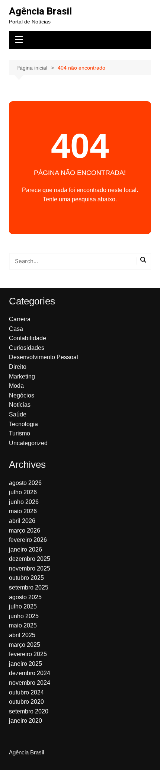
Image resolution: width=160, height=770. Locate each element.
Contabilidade (27, 338)
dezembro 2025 (29, 559)
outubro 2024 (26, 692)
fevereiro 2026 (28, 540)
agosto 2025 (25, 597)
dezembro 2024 (29, 673)
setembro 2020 (28, 711)
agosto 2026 (25, 483)
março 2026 (24, 530)
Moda (16, 386)
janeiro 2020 (25, 721)
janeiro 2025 (25, 664)
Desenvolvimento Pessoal (43, 357)
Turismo (19, 433)
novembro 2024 (29, 683)
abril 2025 (22, 635)
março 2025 (24, 645)
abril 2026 (22, 521)
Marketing (22, 376)
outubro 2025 (26, 578)
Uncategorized (28, 443)
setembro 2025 (28, 587)
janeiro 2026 (25, 549)
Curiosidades (26, 348)
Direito (17, 367)
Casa (16, 329)
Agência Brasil (40, 11)
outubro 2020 (26, 702)
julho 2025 (23, 606)
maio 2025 (23, 625)
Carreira (20, 319)
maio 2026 (23, 511)
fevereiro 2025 (28, 654)
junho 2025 (24, 616)
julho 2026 (23, 492)
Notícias (20, 405)
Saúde (17, 414)
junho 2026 (24, 502)
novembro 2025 (29, 568)
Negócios (21, 395)
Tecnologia (23, 424)
